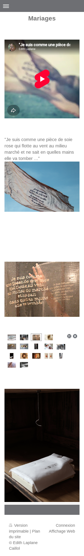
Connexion (65, 525)
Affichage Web (62, 531)
